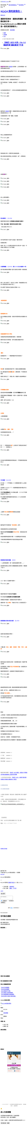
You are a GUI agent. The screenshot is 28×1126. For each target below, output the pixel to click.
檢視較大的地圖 (4, 848)
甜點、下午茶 (12, 888)
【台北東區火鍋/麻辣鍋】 (7, 992)
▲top (2, 890)
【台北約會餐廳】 (5, 989)
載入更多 (3, 893)
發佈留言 (3, 902)
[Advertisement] (6, 951)
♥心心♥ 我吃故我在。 (11, 11)
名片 (4, 36)
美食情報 (12, 30)
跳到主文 (3, 15)
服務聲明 (16, 1105)
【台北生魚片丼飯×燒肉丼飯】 (8, 996)
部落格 (5, 34)
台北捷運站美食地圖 (4, 785)
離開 (8, 1123)
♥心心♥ (2, 874)
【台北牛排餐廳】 (5, 987)
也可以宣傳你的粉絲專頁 (5, 788)
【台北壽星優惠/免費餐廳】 (8, 994)
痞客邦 (10, 882)
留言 (13, 882)
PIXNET (6, 1104)
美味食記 (11, 886)
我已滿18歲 (3, 1123)
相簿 (4, 33)
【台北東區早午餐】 (6, 991)
